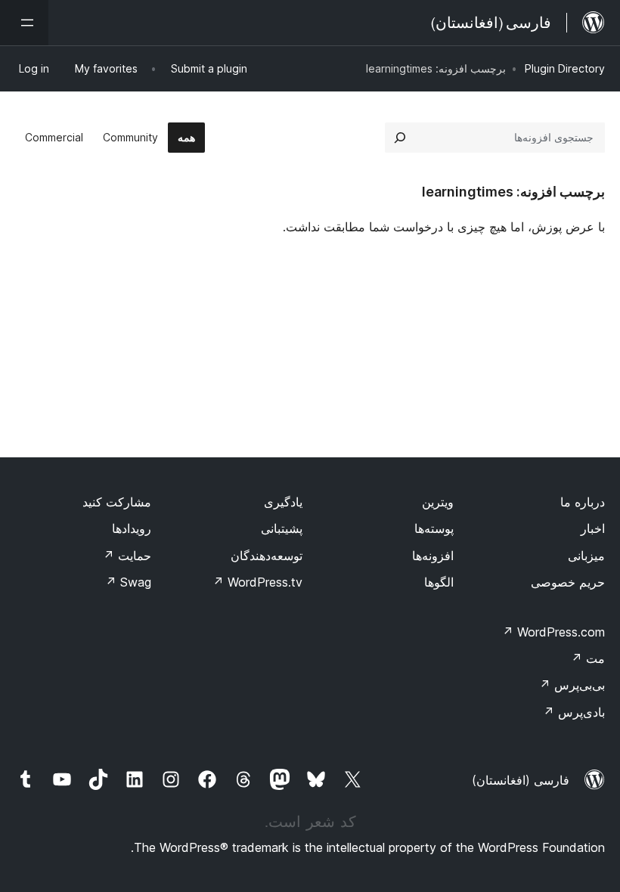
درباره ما (582, 501)
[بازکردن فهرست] (24, 22)
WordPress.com (553, 632)
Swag (128, 582)
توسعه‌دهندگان (266, 555)
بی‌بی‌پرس (572, 684)
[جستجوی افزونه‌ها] (400, 137)
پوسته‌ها (434, 528)
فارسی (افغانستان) (520, 780)
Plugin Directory (565, 68)
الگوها (439, 582)
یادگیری (283, 501)
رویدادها (131, 528)
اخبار (593, 528)
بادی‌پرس (574, 712)
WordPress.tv (257, 582)
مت (588, 658)
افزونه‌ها (433, 555)
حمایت (127, 555)
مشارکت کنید (116, 501)
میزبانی (586, 555)
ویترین (438, 501)
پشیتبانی (281, 528)
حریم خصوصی (568, 582)
